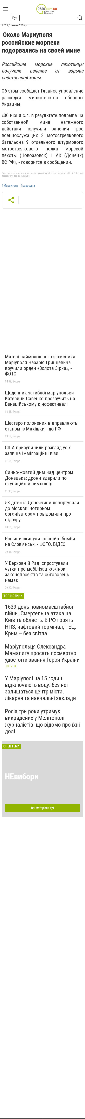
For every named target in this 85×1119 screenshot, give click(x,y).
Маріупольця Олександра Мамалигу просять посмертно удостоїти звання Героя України (42, 653)
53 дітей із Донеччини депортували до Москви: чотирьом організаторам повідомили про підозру (42, 511)
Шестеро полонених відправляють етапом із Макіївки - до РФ (41, 426)
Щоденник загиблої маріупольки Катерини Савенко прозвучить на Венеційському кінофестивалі (40, 398)
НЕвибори (21, 776)
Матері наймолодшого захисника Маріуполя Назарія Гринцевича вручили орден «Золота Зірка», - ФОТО (40, 365)
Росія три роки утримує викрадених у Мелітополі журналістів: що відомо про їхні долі (42, 721)
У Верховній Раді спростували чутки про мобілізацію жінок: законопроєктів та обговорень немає (37, 571)
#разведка (28, 186)
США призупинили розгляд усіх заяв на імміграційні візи (38, 450)
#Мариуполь (10, 186)
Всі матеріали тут (42, 808)
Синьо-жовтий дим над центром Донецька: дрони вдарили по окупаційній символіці (39, 478)
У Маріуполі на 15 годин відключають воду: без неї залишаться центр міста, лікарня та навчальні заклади (40, 688)
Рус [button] (14, 18)
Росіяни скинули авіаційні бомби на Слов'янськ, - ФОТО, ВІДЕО (40, 541)
